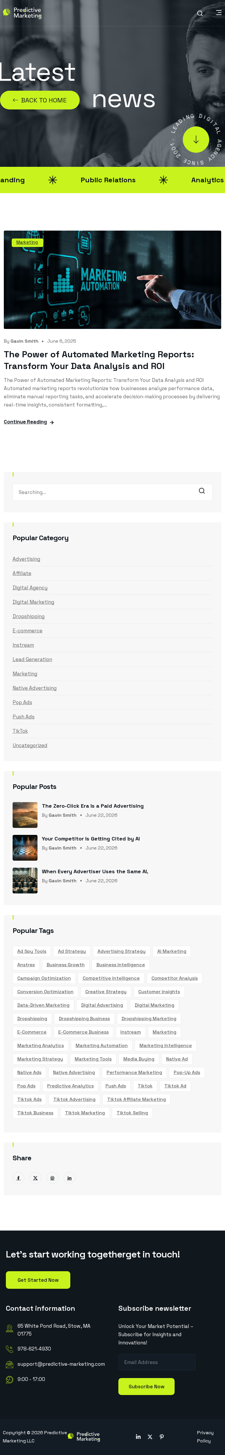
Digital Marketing (33, 602)
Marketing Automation (102, 1045)
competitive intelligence (111, 978)
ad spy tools (31, 951)
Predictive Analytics (70, 1086)
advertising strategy (122, 951)
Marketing (27, 242)
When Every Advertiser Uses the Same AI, (95, 871)
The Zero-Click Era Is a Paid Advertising (93, 805)
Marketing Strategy (40, 1059)
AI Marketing (171, 951)
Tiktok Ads (29, 1099)
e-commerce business (83, 1032)
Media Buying (138, 1059)
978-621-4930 (34, 1349)
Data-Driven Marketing (43, 1005)
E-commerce (27, 630)
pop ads (26, 1086)
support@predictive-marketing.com (61, 1364)
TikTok (20, 731)
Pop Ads (22, 702)
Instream (23, 645)
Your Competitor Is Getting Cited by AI (91, 838)
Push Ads (24, 716)
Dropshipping (29, 616)
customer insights (159, 992)
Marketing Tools (93, 1059)
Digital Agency (30, 587)
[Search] (203, 493)
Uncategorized (30, 745)
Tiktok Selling (132, 1113)
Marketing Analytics (40, 1045)
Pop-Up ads (187, 1072)
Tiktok (145, 1086)
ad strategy (72, 951)
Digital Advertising (102, 1005)
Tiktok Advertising (74, 1099)
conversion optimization (45, 992)
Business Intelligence (120, 965)
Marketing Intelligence (165, 1045)
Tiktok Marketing (85, 1113)
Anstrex (26, 965)
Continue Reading (25, 421)
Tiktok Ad (175, 1086)
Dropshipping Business (84, 1018)
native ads (29, 1072)
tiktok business (35, 1113)
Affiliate (22, 573)
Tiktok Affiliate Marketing (136, 1099)
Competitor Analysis (174, 978)
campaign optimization (44, 978)
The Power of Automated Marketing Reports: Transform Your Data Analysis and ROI (99, 360)
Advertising (26, 559)
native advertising (74, 1072)
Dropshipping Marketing (149, 1018)
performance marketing (134, 1072)
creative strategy (106, 992)
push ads (115, 1086)
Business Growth (66, 965)
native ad (177, 1059)
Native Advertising (35, 688)
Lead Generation (32, 659)
